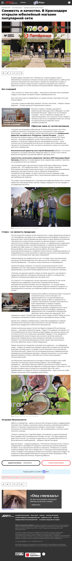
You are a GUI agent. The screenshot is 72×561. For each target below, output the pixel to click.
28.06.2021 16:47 (6, 7)
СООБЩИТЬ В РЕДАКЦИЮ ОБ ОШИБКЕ (49, 519)
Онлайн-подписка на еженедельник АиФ (27, 517)
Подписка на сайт (46, 517)
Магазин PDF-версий (52, 515)
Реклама (42, 515)
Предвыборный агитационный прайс (26, 519)
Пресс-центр (34, 515)
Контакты (56, 517)
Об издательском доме (22, 515)
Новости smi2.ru (8, 509)
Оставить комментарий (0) (56, 463)
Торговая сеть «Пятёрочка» (10, 68)
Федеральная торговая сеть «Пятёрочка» (27, 228)
